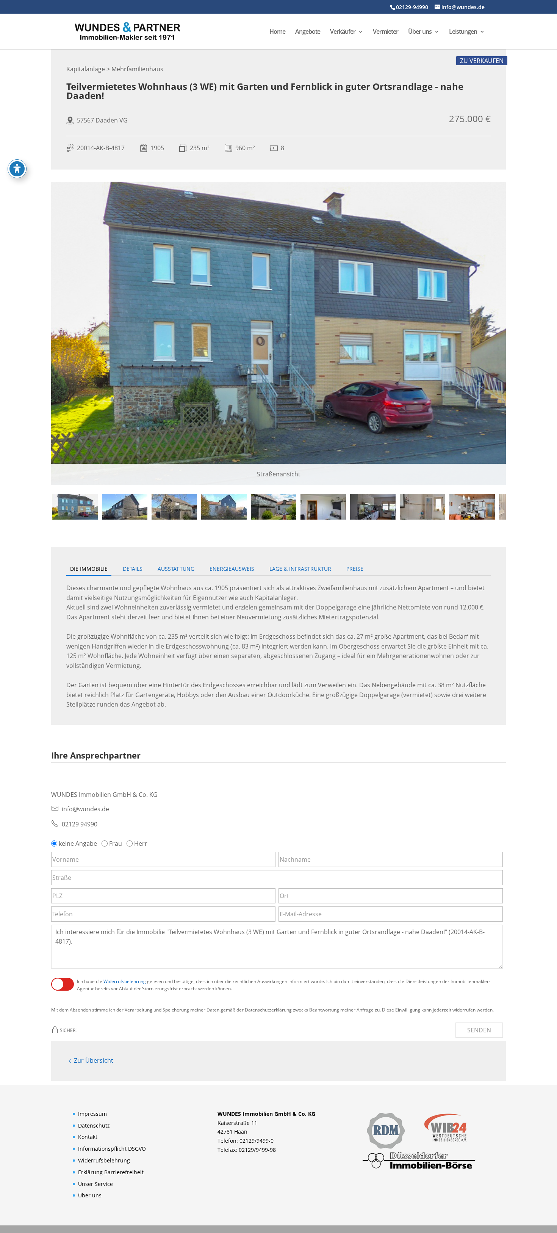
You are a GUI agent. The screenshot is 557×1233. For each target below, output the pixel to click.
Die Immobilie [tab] (89, 568)
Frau (116, 843)
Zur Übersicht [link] (93, 1060)
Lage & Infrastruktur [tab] (300, 568)
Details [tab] (132, 568)
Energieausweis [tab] (232, 568)
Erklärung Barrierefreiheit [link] (111, 1172)
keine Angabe (78, 843)
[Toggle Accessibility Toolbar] (17, 169)
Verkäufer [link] (342, 32)
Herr (141, 843)
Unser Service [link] (95, 1183)
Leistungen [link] (463, 32)
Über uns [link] (420, 32)
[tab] (75, 507)
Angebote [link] (307, 32)
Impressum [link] (92, 1113)
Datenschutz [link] (94, 1125)
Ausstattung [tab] (176, 568)
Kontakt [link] (87, 1136)
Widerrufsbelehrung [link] (124, 981)
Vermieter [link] (385, 32)
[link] (127, 31)
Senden (479, 1030)
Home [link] (277, 32)
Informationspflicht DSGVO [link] (112, 1148)
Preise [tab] (354, 568)
